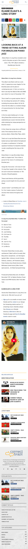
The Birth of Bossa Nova (18, 422)
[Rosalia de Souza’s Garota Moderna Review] (5, 384)
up (7, 299)
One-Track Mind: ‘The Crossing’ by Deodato (18, 392)
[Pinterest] (10, 20)
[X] (6, 20)
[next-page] (5, 406)
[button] (2, 2)
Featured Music (4, 386)
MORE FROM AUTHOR (8, 378)
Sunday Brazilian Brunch (10, 203)
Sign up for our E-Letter (8, 510)
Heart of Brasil (14, 433)
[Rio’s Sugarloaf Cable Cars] (5, 417)
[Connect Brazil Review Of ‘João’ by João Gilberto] (5, 399)
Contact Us (5, 514)
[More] (24, 20)
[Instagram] (7, 469)
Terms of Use (5, 521)
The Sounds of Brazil (16, 424)
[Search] (26, 2)
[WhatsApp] (13, 20)
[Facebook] (3, 20)
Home (3, 5)
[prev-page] (3, 406)
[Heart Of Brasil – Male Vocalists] (5, 432)
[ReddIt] (21, 20)
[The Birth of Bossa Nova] (5, 424)
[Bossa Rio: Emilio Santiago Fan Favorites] (5, 439)
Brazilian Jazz (22, 201)
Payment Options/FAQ (8, 519)
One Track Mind (13, 5)
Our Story (4, 512)
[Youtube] (24, 469)
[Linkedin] (17, 20)
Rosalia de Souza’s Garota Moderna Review (17, 384)
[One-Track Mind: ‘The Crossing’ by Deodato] (5, 392)
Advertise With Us (7, 517)
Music (7, 5)
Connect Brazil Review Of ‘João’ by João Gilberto (17, 399)
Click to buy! (4, 214)
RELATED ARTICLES (7, 374)
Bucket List (13, 418)
